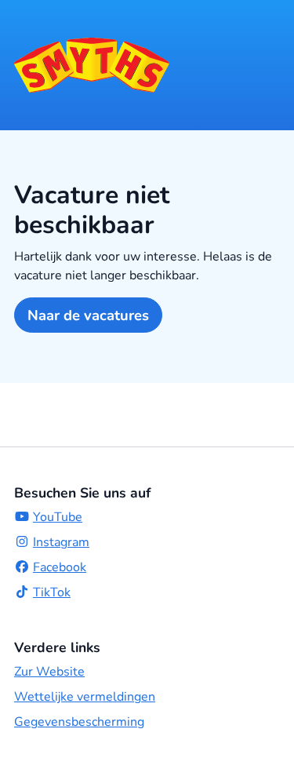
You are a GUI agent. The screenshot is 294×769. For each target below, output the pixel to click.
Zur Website (49, 671)
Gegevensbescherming (79, 722)
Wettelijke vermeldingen (84, 696)
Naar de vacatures (88, 315)
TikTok (52, 592)
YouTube (57, 517)
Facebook (59, 567)
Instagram (61, 542)
